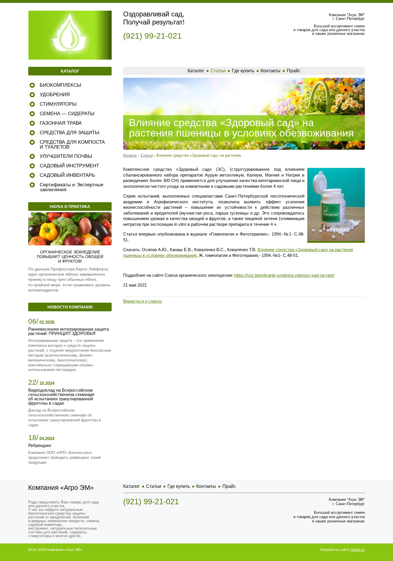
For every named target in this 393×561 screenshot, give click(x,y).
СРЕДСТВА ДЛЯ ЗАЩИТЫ (69, 132)
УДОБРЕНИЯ (55, 94)
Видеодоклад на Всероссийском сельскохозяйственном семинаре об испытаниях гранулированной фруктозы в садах (61, 396)
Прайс (293, 70)
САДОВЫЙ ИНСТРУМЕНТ (69, 165)
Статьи (218, 70)
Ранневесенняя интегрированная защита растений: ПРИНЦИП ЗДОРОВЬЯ (68, 331)
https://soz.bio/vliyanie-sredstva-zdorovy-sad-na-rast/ (284, 275)
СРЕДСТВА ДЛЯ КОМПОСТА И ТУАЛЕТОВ (72, 144)
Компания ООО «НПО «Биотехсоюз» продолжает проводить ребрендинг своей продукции (64, 457)
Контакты (271, 70)
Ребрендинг (39, 445)
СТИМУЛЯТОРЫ (58, 104)
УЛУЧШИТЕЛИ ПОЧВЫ (66, 156)
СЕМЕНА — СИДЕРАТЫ (67, 113)
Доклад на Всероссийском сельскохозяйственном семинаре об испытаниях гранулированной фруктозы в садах (64, 417)
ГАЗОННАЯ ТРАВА (61, 123)
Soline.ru (358, 550)
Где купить (243, 70)
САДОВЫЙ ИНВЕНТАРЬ (67, 175)
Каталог (196, 70)
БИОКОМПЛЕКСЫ (60, 85)
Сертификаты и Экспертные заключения (71, 187)
